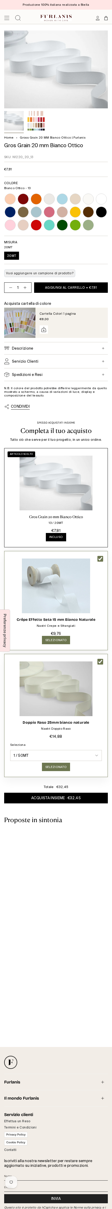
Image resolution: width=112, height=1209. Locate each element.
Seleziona (18, 745)
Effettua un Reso (17, 1121)
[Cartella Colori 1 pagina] (19, 323)
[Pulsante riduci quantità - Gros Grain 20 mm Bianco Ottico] (9, 287)
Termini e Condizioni (20, 1127)
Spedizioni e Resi (27, 374)
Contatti (10, 1150)
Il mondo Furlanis (21, 1098)
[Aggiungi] (44, 329)
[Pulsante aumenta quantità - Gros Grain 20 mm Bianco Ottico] (26, 287)
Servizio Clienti (25, 361)
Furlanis (12, 1082)
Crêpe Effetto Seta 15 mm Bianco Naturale (56, 619)
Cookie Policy (15, 1142)
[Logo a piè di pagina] (10, 1062)
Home (9, 138)
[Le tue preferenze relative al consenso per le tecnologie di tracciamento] (5, 631)
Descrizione (22, 348)
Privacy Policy (16, 1134)
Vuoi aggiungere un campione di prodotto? (39, 273)
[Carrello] (106, 18)
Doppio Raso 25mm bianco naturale (56, 722)
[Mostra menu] (7, 18)
